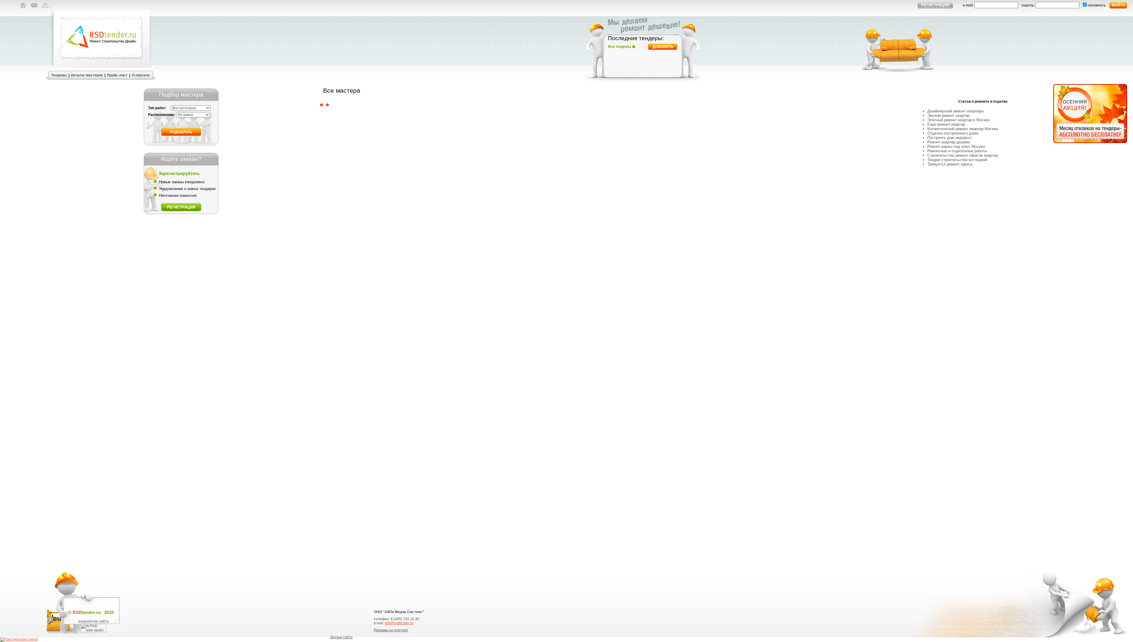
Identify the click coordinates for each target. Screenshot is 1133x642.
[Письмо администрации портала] (34, 9)
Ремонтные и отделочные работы (957, 151)
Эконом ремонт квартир (948, 115)
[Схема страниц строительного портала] (45, 9)
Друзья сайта (341, 637)
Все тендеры (619, 47)
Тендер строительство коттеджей (957, 160)
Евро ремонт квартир (946, 124)
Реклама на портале (391, 630)
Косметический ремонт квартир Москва (962, 129)
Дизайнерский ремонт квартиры (955, 111)
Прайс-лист (117, 75)
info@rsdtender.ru (399, 623)
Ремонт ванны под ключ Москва (956, 146)
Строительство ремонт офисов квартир (962, 155)
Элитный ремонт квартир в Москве (958, 120)
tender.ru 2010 (93, 612)
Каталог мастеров (87, 75)
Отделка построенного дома (952, 133)
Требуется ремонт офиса (949, 164)
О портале (141, 75)
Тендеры (59, 75)
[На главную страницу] (23, 9)
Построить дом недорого (949, 137)
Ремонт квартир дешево (948, 142)
